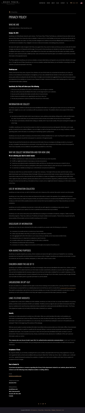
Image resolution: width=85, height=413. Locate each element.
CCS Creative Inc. (33, 410)
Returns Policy (48, 410)
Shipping (53, 410)
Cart (63, 410)
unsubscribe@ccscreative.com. (68, 288)
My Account (58, 410)
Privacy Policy (41, 410)
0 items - (75, 2)
